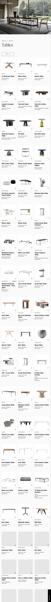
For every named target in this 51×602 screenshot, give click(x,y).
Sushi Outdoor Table (42, 435)
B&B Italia (22, 79)
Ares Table (5, 315)
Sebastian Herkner (41, 136)
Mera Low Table (7, 490)
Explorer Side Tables (39, 164)
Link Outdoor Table (41, 462)
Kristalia (38, 438)
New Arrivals (5, 281)
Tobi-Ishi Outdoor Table (8, 135)
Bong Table (39, 345)
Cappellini (5, 348)
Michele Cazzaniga (45, 258)
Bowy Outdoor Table (42, 315)
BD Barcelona (39, 196)
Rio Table (38, 550)
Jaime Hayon (40, 167)
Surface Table (23, 490)
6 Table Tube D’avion (39, 374)
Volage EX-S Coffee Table (9, 579)
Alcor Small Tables (24, 284)
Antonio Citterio (24, 78)
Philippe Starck (24, 580)
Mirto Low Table (24, 253)
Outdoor (37, 432)
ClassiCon (22, 137)
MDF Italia (38, 259)
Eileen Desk (22, 223)
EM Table (38, 522)
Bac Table (21, 345)
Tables (3, 73)
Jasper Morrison (24, 347)
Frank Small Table (24, 373)
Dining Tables (21, 73)
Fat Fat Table (22, 193)
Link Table (21, 462)
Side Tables (20, 161)
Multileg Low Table (25, 435)
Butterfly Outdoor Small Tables (8, 254)
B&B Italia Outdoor (7, 139)
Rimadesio (38, 79)
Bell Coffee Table (8, 164)
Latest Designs (38, 131)
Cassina (5, 79)
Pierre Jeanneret (7, 108)
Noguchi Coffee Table (40, 579)
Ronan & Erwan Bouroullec (26, 524)
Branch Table (6, 345)
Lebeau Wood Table (42, 405)
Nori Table (5, 522)
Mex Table (22, 550)
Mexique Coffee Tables (24, 406)
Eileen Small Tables (25, 164)
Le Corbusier (37, 378)
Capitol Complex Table (8, 105)
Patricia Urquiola (8, 197)
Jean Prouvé (40, 524)
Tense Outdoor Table (40, 254)
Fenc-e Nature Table (25, 578)
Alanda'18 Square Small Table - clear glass (8, 285)
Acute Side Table (41, 284)
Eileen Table (6, 223)
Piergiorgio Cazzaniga (38, 258)
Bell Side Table (40, 134)
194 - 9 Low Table (8, 373)
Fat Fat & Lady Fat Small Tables (8, 194)
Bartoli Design (7, 464)
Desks (19, 220)
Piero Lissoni (7, 375)
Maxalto (22, 287)
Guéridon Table (7, 550)
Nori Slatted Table (8, 462)
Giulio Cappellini (40, 347)
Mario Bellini (7, 78)
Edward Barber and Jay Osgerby (27, 106)
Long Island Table (8, 405)
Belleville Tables (24, 522)
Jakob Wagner (7, 347)
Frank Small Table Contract (41, 224)
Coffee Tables (38, 101)
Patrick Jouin (40, 407)
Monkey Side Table (41, 193)
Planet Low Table (8, 435)
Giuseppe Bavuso (41, 78)
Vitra (21, 525)
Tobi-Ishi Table (23, 104)
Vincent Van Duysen (25, 492)
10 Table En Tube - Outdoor (41, 491)
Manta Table (39, 76)
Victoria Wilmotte (24, 136)
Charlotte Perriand (41, 552)
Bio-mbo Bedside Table (24, 316)
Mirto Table (22, 76)
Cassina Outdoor (23, 581)
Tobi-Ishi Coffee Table (40, 105)
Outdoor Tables (38, 250)
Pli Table (21, 134)
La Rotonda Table (8, 76)
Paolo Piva (7, 289)
